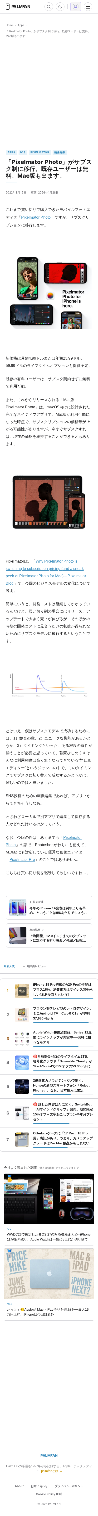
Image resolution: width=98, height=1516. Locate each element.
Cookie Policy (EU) (49, 1494)
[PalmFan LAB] (75, 6)
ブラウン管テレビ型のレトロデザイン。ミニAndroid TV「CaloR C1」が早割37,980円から (63, 1013)
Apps (21, 25)
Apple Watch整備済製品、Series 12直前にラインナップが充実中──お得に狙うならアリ (62, 1037)
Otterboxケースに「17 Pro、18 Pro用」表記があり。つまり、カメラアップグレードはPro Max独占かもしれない (63, 1138)
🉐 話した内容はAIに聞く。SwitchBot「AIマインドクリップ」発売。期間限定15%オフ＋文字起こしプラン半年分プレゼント (63, 1111)
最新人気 (9, 966)
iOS (22, 152)
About (19, 1486)
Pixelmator (39, 152)
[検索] (48, 6)
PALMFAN (49, 1455)
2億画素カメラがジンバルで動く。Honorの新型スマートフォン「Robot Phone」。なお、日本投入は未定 (61, 1085)
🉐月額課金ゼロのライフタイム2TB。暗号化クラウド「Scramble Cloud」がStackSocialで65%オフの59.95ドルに (62, 1061)
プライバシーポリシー (69, 1486)
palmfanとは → (51, 1471)
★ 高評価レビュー (34, 966)
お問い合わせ (39, 1486)
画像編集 (59, 152)
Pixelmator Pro (22, 859)
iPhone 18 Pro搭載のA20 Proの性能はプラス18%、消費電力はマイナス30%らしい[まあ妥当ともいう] (63, 989)
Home (10, 25)
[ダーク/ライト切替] (60, 6)
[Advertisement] (49, 94)
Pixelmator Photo (36, 217)
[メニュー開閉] (88, 6)
